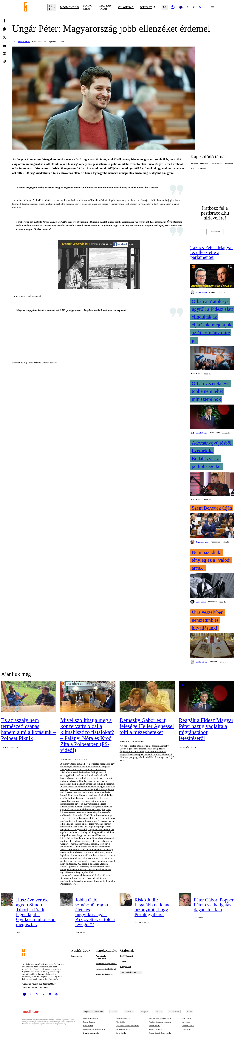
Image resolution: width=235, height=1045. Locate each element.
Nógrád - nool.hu (154, 1026)
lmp (192, 168)
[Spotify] (50, 994)
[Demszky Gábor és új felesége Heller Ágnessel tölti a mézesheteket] (147, 697)
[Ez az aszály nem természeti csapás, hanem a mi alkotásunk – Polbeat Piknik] (28, 697)
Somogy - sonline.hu (155, 1029)
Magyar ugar (105, 7)
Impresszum (76, 956)
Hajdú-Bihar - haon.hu (123, 1029)
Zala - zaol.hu (186, 1029)
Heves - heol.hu (121, 1033)
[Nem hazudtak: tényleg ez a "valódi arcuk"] (212, 585)
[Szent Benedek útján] (212, 525)
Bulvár (159, 1011)
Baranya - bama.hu (89, 1022)
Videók (123, 961)
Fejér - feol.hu (120, 1022)
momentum (202, 168)
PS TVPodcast (126, 956)
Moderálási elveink (104, 974)
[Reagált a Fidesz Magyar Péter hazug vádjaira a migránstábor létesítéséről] (206, 697)
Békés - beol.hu (88, 1026)
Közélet (113, 1011)
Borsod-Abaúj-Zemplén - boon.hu (94, 1029)
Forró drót (87, 7)
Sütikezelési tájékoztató (106, 964)
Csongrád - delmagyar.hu (91, 1033)
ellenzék (229, 163)
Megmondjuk (69, 7)
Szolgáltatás (174, 1011)
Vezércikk (215, 542)
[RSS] (200, 7)
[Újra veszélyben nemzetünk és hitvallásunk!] (212, 645)
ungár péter (217, 163)
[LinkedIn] (4, 45)
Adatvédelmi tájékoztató (101, 957)
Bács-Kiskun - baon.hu (90, 1018)
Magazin (144, 1011)
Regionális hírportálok (93, 1011)
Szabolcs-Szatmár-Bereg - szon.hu (160, 1033)
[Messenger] (4, 29)
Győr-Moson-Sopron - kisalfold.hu (127, 1026)
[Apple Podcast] (56, 994)
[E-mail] (4, 53)
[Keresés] (165, 7)
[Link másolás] (4, 61)
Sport (19, 932)
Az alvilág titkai (142, 922)
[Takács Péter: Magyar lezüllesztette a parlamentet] (212, 276)
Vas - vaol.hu (186, 1022)
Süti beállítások (128, 972)
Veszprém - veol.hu (188, 1026)
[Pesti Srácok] (33, 7)
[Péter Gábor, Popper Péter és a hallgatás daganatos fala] (185, 899)
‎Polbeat (5, 747)
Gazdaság (129, 1011)
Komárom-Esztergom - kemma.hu (160, 1022)
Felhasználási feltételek (106, 969)
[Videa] (181, 7)
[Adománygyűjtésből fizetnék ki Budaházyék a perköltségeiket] (212, 484)
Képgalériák (125, 967)
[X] (193, 7)
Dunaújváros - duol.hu (123, 1018)
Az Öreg (212, 292)
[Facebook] (187, 7)
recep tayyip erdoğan (199, 163)
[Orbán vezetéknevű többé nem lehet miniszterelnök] (212, 417)
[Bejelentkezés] (173, 7)
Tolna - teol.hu (186, 1018)
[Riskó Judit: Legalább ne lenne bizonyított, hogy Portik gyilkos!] (126, 899)
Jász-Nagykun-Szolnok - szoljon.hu (160, 1018)
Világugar (126, 7)
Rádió (189, 1011)
